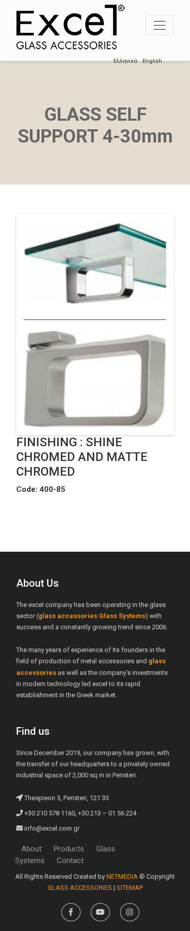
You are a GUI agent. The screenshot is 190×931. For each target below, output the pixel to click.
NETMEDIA (122, 876)
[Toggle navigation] (159, 25)
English (152, 61)
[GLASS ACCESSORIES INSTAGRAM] (129, 912)
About (31, 848)
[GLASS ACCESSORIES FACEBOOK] (71, 912)
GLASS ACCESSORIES (70, 27)
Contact (70, 860)
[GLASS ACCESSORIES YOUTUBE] (100, 912)
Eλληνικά (125, 61)
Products (69, 848)
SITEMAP (130, 887)
